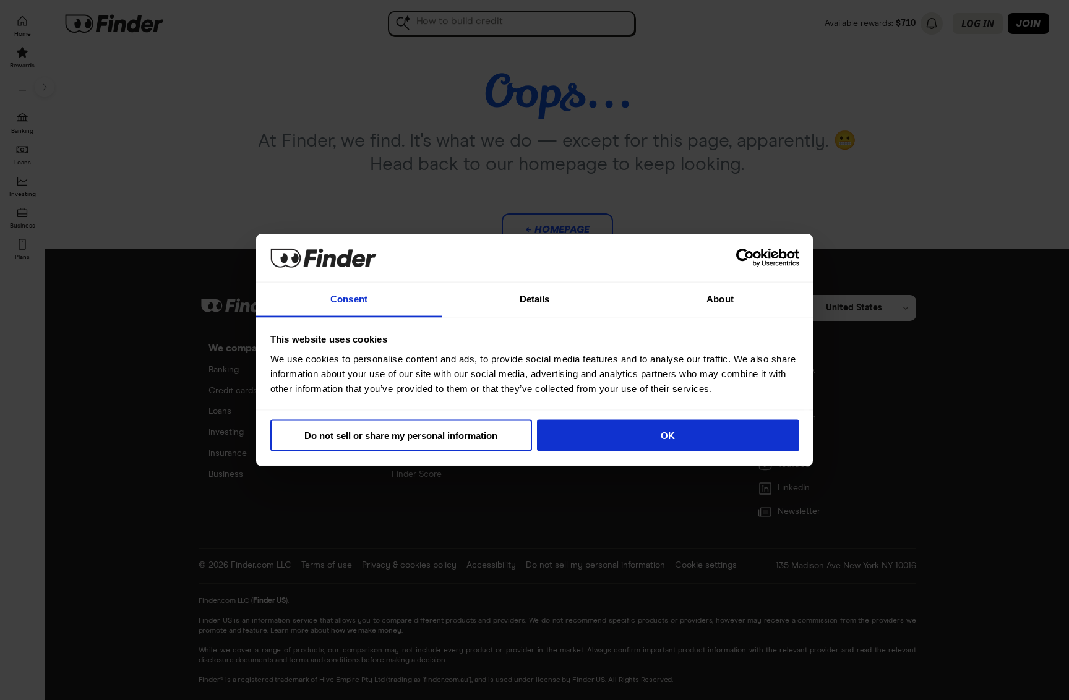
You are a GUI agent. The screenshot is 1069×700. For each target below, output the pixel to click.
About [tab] (720, 298)
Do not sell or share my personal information (400, 435)
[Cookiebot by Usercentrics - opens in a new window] (745, 258)
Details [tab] (535, 298)
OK (668, 435)
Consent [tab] (348, 298)
